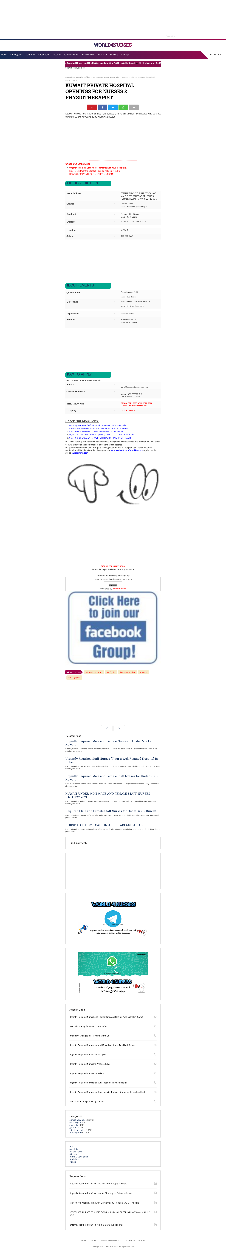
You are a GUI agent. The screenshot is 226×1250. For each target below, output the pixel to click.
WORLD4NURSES (113, 45)
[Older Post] (119, 728)
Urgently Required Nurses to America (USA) (89, 1064)
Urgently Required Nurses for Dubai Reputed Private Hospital (98, 1082)
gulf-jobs (87, 77)
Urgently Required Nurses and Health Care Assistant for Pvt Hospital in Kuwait (75, 63)
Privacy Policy (75, 1151)
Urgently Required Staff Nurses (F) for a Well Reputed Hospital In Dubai (111, 760)
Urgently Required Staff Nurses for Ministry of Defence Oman (100, 1193)
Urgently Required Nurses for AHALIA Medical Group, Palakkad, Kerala (102, 1045)
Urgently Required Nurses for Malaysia (87, 1054)
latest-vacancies (97, 77)
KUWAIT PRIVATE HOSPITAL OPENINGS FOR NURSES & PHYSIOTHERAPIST (99, 91)
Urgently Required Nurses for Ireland (86, 1073)
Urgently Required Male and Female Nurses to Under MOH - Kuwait (108, 742)
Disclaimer (102, 54)
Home (67, 77)
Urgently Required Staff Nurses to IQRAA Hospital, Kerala (98, 1183)
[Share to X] (113, 107)
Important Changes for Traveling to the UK (89, 1036)
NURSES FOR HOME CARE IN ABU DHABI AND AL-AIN (104, 825)
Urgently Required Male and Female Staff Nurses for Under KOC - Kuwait (112, 777)
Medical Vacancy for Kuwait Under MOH (137, 63)
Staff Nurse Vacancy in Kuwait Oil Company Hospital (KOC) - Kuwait (104, 1202)
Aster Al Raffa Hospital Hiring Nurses (86, 1101)
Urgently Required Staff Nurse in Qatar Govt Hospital (96, 1225)
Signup (72, 1162)
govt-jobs (73, 1125)
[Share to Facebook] (102, 107)
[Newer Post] (106, 728)
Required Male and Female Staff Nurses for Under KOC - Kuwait (110, 811)
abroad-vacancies (76, 77)
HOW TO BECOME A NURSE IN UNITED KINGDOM (91, 174)
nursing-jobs (114, 77)
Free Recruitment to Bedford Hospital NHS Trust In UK (94, 171)
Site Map (114, 54)
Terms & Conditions (78, 1157)
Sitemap (73, 1154)
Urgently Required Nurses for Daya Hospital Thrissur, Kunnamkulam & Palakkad (107, 1092)
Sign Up (125, 54)
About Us (73, 1149)
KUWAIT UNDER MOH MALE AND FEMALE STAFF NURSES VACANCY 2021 (107, 795)
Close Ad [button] (170, 36)
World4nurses (119, 588)
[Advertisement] (113, 19)
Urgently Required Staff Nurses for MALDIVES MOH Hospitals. (98, 168)
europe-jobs (75, 1122)
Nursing (106, 77)
